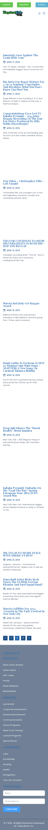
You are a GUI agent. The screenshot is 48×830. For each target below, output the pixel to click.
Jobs (5, 753)
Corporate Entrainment (15, 709)
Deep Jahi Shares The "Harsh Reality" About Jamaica (21, 429)
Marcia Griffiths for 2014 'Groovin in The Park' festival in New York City (24, 611)
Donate (6, 4)
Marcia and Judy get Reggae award (21, 304)
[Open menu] (39, 13)
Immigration (9, 774)
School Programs (11, 725)
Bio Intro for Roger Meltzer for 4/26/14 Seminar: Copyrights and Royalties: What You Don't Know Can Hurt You (23, 85)
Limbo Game (9, 670)
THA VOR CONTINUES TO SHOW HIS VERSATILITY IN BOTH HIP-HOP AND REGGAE (24, 243)
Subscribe (11, 809)
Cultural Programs (12, 735)
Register (24, 4)
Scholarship (9, 759)
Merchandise (9, 691)
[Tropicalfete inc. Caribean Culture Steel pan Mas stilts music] (13, 13)
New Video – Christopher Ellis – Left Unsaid (23, 182)
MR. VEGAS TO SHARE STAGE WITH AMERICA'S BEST (22, 554)
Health (6, 769)
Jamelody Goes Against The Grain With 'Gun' (20, 56)
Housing (7, 764)
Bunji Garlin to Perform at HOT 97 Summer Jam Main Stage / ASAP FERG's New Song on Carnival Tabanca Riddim (23, 366)
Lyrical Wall (8, 704)
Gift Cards (8, 675)
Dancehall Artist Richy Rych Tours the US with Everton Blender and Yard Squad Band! (22, 582)
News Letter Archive (13, 664)
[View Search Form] (44, 13)
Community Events (12, 719)
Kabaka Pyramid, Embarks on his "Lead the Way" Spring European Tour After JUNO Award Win (22, 491)
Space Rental (10, 741)
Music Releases (10, 686)
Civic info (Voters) (12, 780)
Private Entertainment (14, 714)
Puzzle (6, 680)
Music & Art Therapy (13, 730)
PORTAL (41, 4)
